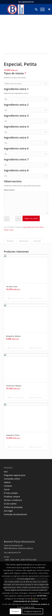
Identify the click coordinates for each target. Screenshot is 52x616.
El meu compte (11, 493)
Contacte (8, 485)
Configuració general (32, 611)
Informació (37, 241)
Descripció (10, 241)
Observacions (9, 190)
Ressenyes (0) (23, 241)
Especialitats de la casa (31, 227)
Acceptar (15, 611)
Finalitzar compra (12, 496)
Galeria (7, 482)
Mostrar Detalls (36, 298)
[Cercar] (34, 9)
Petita (41, 227)
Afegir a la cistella (31, 218)
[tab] (10, 241)
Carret (6, 489)
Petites (6, 230)
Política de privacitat (13, 507)
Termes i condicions (13, 500)
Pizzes (11, 230)
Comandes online (12, 478)
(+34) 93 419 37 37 (27, 2)
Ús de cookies (10, 503)
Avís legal (8, 510)
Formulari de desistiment (15, 514)
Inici (6, 471)
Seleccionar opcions (16, 298)
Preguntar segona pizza (14, 475)
